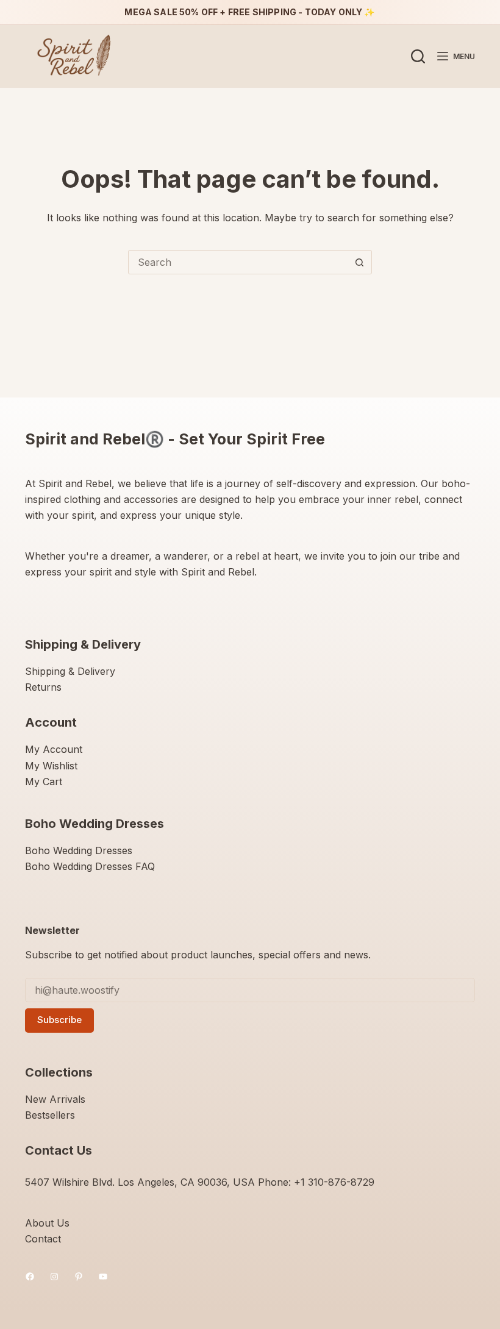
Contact (43, 1239)
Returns (43, 687)
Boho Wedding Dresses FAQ (90, 866)
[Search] (418, 56)
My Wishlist (51, 766)
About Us (47, 1223)
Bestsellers (50, 1115)
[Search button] (359, 262)
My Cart (43, 781)
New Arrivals (55, 1099)
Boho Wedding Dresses (78, 850)
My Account (53, 749)
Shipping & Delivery (70, 671)
